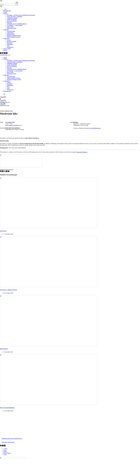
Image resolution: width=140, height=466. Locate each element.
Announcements (11, 76)
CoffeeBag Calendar (12, 63)
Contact (9, 82)
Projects (5, 59)
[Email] (8, 171)
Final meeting (3, 230)
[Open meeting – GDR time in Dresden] (48, 286)
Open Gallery (10, 72)
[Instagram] (3, 446)
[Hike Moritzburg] (48, 345)
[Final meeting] (48, 227)
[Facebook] (1, 171)
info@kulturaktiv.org (95, 128)
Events (5, 57)
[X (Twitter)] (3, 171)
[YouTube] (5, 446)
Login (4, 454)
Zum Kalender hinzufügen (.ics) (13, 125)
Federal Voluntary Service (13, 78)
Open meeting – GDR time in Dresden (8, 289)
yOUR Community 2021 (6, 111)
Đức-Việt (9, 67)
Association (6, 81)
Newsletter (9, 84)
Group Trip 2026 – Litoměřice (14, 62)
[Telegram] (5, 171)
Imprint (5, 451)
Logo (8, 88)
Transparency (10, 89)
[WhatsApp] (7, 171)
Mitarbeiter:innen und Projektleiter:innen (12, 438)
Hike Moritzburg (4, 348)
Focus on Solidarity (12, 66)
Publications (10, 85)
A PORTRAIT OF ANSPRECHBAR (16, 69)
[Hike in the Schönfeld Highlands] (48, 404)
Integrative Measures (82, 152)
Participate (6, 75)
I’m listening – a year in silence (15, 70)
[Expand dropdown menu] (8, 59)
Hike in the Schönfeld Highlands (7, 407)
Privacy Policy (7, 453)
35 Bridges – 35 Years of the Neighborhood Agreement (21, 60)
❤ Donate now (7, 91)
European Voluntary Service (14, 79)
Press (8, 86)
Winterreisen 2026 (11, 73)
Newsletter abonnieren (8, 442)
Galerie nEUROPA (12, 65)
